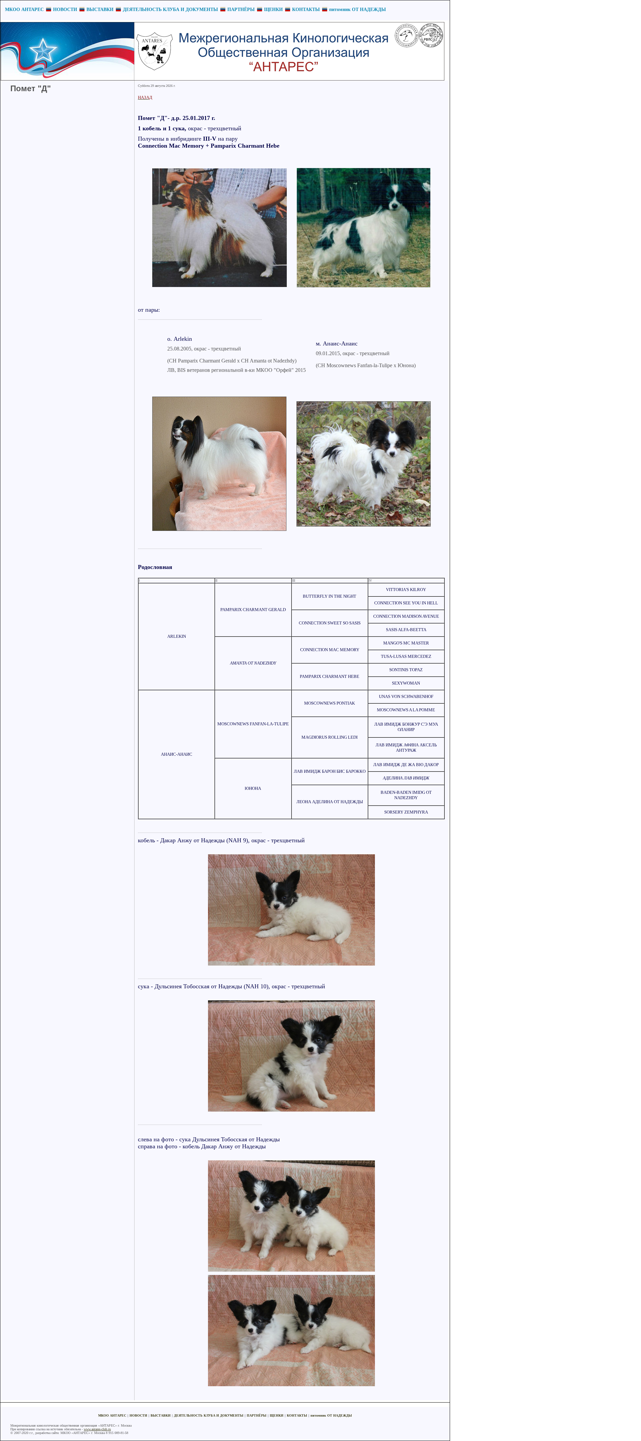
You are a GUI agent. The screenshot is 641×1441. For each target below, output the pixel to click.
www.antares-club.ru (97, 1429)
